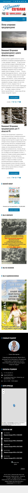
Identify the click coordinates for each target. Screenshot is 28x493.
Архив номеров (14, 210)
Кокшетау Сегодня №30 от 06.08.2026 (13, 441)
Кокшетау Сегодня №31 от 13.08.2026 (13, 435)
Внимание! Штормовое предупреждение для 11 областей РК (10, 129)
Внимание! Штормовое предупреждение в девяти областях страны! (11, 53)
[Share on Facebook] (12, 101)
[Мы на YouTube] (26, 1)
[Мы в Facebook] (14, 1)
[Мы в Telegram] (22, 1)
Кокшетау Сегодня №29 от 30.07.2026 (13, 446)
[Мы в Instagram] (18, 1)
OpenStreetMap (10, 422)
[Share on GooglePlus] (16, 101)
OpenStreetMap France (6, 425)
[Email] (20, 101)
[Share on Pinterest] (18, 101)
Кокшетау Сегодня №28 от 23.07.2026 (13, 452)
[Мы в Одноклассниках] (24, 1)
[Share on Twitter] (14, 101)
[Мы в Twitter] (16, 1)
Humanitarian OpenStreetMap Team (9, 423)
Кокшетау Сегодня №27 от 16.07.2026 (13, 458)
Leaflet (4, 422)
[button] (14, 405)
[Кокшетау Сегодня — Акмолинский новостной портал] (14, 7)
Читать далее (14, 97)
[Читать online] (14, 195)
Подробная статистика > (23, 469)
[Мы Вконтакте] (20, 1)
